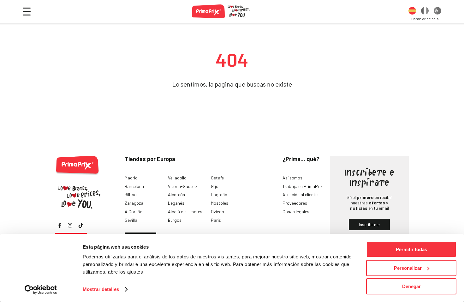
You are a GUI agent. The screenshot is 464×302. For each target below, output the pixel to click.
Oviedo (217, 211)
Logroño (219, 194)
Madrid (131, 177)
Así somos (292, 177)
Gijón (216, 186)
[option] (412, 11)
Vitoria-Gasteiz (182, 186)
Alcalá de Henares (185, 211)
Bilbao (131, 194)
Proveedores (295, 203)
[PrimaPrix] (221, 11)
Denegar (411, 286)
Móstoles (219, 203)
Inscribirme (369, 224)
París (216, 220)
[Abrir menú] (27, 11)
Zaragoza (134, 203)
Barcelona (134, 186)
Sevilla (131, 220)
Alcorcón (176, 194)
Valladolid (177, 177)
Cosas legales (296, 211)
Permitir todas (411, 249)
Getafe (217, 177)
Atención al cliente (300, 194)
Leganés (176, 203)
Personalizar (408, 268)
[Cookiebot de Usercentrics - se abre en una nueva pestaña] (40, 289)
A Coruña (133, 211)
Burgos (174, 220)
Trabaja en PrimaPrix (303, 186)
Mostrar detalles (101, 289)
